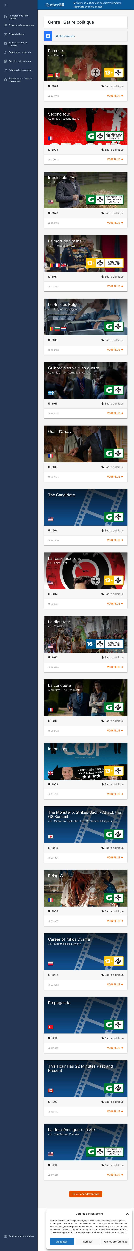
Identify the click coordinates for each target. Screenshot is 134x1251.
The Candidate (61, 495)
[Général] (91, 135)
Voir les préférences (115, 1241)
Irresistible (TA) (62, 179)
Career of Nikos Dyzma (69, 941)
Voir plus (114, 95)
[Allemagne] (51, 75)
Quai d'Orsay (59, 431)
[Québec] (51, 392)
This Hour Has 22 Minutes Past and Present (80, 1068)
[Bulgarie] (58, 328)
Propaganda (59, 1002)
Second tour (64, 116)
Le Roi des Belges (64, 306)
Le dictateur (59, 624)
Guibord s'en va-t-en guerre (73, 370)
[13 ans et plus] (109, 72)
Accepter (61, 1241)
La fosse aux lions (64, 560)
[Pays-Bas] (64, 328)
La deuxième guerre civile (71, 1131)
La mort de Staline (65, 243)
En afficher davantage (86, 1194)
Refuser (87, 1241)
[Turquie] (51, 1027)
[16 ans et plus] (91, 643)
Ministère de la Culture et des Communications (97, 2)
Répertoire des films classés (88, 6)
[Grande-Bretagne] (64, 265)
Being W (55, 875)
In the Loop (58, 748)
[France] (51, 138)
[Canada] (58, 75)
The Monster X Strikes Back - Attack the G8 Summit (84, 816)
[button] (127, 1213)
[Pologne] (51, 963)
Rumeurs (56, 52)
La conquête (63, 687)
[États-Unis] (51, 201)
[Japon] (51, 836)
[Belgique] (51, 265)
